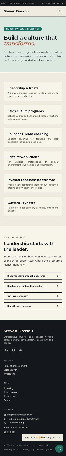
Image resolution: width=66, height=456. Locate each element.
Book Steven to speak (19, 306)
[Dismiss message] (60, 437)
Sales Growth (10, 370)
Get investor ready (17, 296)
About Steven (10, 392)
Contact (8, 400)
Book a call (9, 431)
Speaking (8, 388)
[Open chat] (59, 448)
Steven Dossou (16, 11)
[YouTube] (20, 350)
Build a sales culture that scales (24, 286)
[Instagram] (13, 350)
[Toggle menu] (59, 11)
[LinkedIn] (6, 350)
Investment (9, 373)
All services (9, 396)
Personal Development (15, 366)
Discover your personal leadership (26, 276)
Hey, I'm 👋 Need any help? (41, 437)
